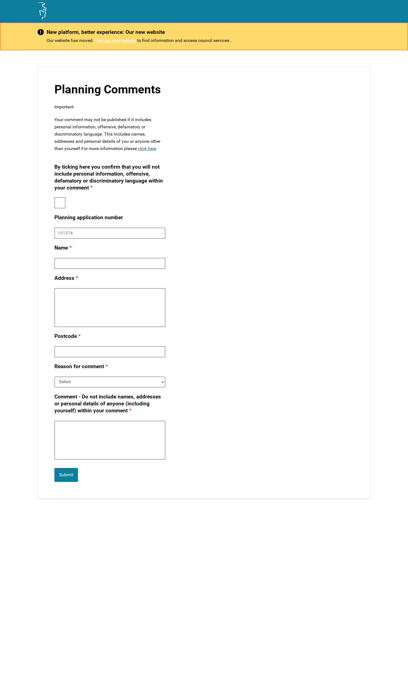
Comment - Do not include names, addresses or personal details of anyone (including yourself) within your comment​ (107, 403)
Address (64, 278)
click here (147, 148)
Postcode (65, 336)
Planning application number (88, 217)
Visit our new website (115, 40)
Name (61, 248)
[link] (41, 11)
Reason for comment (79, 366)
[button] (366, 11)
